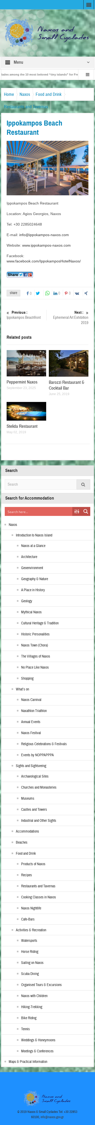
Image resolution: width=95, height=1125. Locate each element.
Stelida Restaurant (22, 426)
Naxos (25, 94)
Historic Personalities (35, 634)
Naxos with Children (34, 996)
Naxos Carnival (31, 700)
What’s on (22, 689)
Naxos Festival (31, 733)
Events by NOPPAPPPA (37, 755)
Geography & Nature (34, 579)
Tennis (25, 1029)
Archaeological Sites (35, 776)
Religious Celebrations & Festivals (44, 744)
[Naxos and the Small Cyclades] (47, 33)
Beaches (21, 842)
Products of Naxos (33, 864)
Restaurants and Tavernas (26, 106)
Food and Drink (48, 94)
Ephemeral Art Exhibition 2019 (70, 317)
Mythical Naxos (31, 612)
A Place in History (33, 590)
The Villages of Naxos (35, 656)
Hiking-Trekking (31, 1007)
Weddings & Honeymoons (38, 1040)
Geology (26, 601)
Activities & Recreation (31, 930)
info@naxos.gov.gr (52, 1117)
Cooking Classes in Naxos (38, 897)
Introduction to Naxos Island (34, 535)
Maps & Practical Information (28, 1061)
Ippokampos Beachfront (24, 315)
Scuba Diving (30, 974)
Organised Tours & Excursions (41, 985)
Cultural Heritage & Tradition (40, 623)
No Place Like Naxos (35, 667)
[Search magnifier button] (85, 511)
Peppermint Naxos (22, 382)
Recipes (26, 875)
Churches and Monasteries (38, 787)
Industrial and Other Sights (38, 820)
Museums (27, 798)
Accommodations (27, 831)
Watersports (29, 940)
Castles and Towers (34, 809)
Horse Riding (29, 951)
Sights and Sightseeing (31, 766)
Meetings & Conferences (37, 1051)
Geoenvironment (32, 568)
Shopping (27, 678)
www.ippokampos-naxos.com (46, 245)
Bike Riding (28, 1018)
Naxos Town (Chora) (34, 645)
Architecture (29, 557)
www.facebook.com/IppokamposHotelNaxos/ (44, 261)
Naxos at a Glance (33, 546)
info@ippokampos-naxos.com (44, 235)
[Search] (83, 484)
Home (9, 94)
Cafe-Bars (28, 919)
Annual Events (30, 722)
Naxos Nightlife (31, 908)
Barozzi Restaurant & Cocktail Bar (66, 385)
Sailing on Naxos (32, 962)
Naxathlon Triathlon (34, 711)
